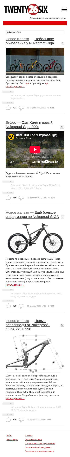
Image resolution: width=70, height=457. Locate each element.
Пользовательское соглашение (39, 451)
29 (17, 296)
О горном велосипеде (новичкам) (40, 443)
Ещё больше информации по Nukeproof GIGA (32, 214)
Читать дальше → (15, 86)
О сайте (28, 436)
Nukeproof (16, 95)
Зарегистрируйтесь (39, 18)
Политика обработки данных (38, 447)
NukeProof (54, 185)
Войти (9, 436)
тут (27, 83)
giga (42, 95)
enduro (24, 296)
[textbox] (35, 32)
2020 (58, 293)
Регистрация (12, 439)
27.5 (13, 296)
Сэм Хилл (16, 185)
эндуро (32, 296)
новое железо (53, 95)
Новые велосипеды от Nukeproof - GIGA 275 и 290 (28, 325)
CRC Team (36, 188)
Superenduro (17, 98)
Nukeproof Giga (31, 95)
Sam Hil (26, 185)
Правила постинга (33, 439)
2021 (20, 188)
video (13, 188)
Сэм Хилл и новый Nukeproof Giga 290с (29, 124)
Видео (11, 122)
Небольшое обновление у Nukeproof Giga (30, 41)
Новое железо (17, 39)
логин (63, 18)
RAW (26, 188)
